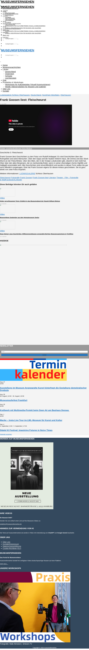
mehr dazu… (4, 564)
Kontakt (6, 37)
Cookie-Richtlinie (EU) (12, 548)
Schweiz (8, 22)
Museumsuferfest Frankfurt (13, 400)
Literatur (52, 178)
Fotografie (15, 178)
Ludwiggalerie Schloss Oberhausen (15, 95)
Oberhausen (65, 95)
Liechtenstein (10, 24)
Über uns (6, 35)
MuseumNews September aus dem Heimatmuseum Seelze (19, 217)
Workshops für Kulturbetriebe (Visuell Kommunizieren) (25, 26)
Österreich (9, 15)
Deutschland (10, 18)
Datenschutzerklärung (12, 546)
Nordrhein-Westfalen (50, 95)
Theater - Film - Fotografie (67, 178)
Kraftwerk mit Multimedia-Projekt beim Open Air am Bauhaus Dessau (34, 410)
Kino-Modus (26, 148)
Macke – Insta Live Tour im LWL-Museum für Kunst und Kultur (31, 420)
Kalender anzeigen (6, 434)
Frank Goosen (26, 178)
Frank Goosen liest (41, 178)
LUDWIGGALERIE (27, 174)
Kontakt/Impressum (11, 544)
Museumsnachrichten (10, 8)
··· (3, 39)
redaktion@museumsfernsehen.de (11, 524)
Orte (4, 21)
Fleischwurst (5, 178)
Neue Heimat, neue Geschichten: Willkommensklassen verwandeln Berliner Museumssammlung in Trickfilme (36, 234)
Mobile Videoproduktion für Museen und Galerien (23, 28)
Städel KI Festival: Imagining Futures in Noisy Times (26, 430)
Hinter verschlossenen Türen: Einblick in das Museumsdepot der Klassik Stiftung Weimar (30, 201)
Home (4, 11)
